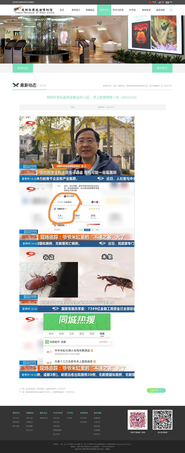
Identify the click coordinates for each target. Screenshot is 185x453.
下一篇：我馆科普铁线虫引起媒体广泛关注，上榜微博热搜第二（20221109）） (47, 392)
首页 (62, 10)
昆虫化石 (29, 430)
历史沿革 (16, 418)
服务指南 (160, 10)
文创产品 (97, 422)
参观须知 (97, 418)
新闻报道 (146, 10)
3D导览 (132, 10)
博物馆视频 (57, 430)
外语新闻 (83, 422)
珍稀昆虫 (29, 422)
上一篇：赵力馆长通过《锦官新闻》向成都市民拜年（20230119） (42, 389)
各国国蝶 (29, 426)
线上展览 (56, 434)
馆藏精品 (90, 10)
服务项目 (97, 426)
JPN (170, 2)
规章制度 (16, 422)
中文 (154, 2)
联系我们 (97, 434)
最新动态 (104, 10)
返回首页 (162, 68)
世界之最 (29, 418)
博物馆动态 (44, 418)
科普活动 (56, 426)
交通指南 (97, 430)
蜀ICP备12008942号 (84, 447)
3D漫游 (69, 418)
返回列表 (154, 390)
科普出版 (56, 418)
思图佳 (107, 449)
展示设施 (16, 426)
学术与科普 (118, 10)
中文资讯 (83, 418)
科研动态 (56, 422)
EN (162, 2)
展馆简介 (76, 10)
